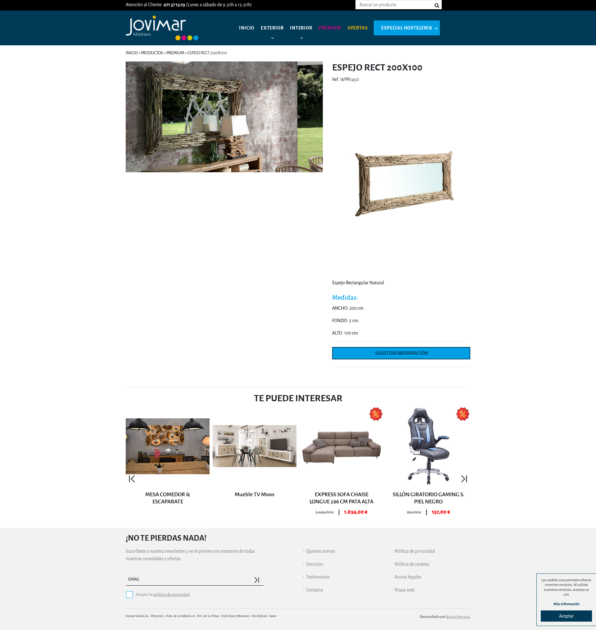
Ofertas (358, 27)
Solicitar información (401, 353)
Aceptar (566, 616)
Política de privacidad (415, 551)
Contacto (314, 589)
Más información (566, 604)
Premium (329, 27)
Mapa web (404, 589)
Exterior (272, 27)
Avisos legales (408, 576)
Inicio (246, 27)
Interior (301, 27)
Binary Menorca (458, 617)
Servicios (314, 564)
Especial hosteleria (406, 27)
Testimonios (318, 576)
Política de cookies (412, 564)
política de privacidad (171, 594)
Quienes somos (320, 551)
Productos (152, 53)
